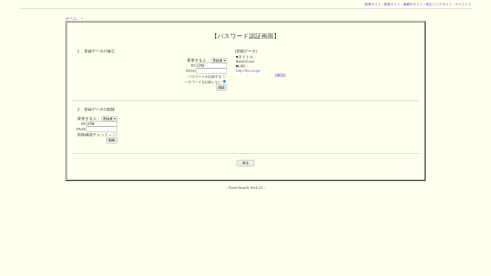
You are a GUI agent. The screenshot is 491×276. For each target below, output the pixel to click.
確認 (280, 75)
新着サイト (373, 4)
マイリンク (463, 4)
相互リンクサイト (439, 4)
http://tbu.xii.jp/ (248, 70)
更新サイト (392, 4)
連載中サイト (413, 4)
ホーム (71, 18)
